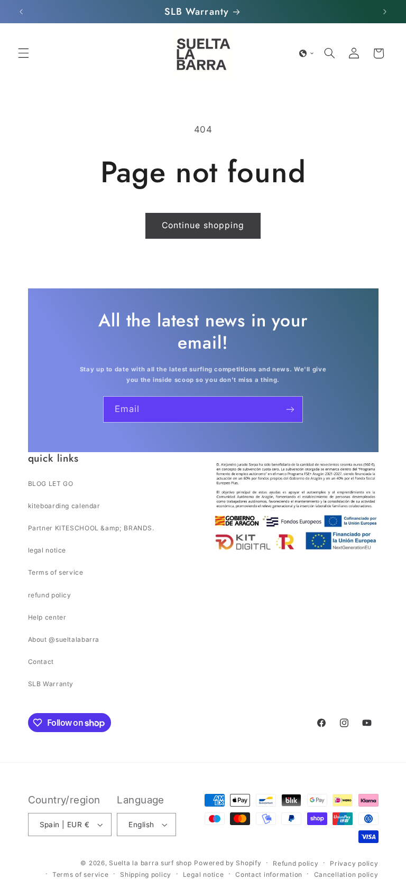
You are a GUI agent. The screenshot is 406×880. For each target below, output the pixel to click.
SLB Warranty (51, 684)
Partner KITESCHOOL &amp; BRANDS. (91, 528)
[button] (23, 53)
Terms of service (56, 572)
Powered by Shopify (227, 863)
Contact (41, 662)
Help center (47, 617)
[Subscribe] (290, 409)
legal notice (47, 550)
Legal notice (203, 874)
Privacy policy (354, 863)
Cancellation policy (346, 874)
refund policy (49, 595)
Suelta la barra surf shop (150, 863)
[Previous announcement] (21, 11)
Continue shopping (203, 225)
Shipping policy (145, 874)
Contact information (268, 874)
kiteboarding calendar (64, 506)
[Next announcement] (384, 11)
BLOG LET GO (50, 484)
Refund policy (296, 863)
